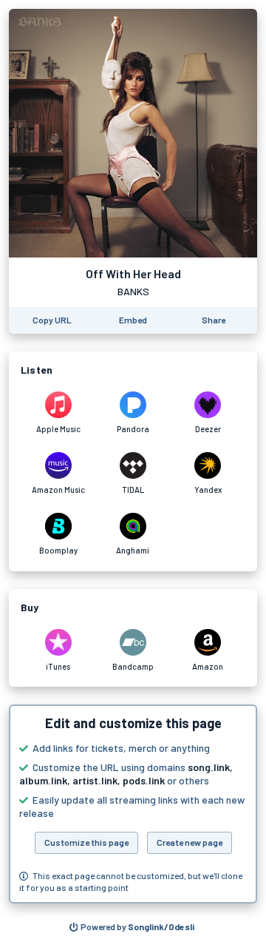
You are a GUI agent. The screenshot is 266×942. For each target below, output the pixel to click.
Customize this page (86, 842)
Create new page (189, 842)
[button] (133, 804)
